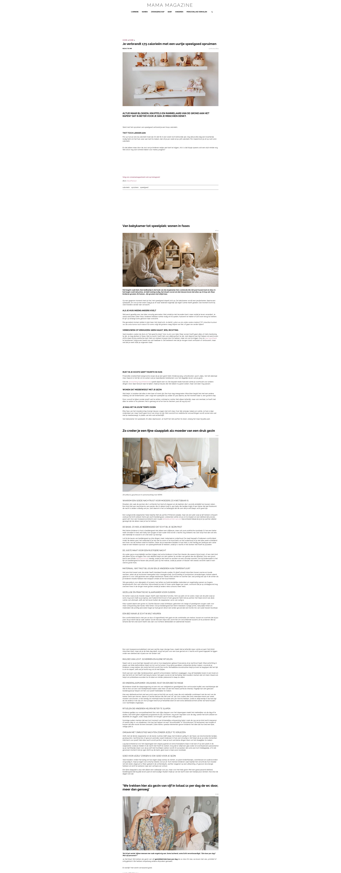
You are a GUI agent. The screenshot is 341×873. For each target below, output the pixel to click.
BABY (170, 12)
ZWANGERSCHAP (157, 12)
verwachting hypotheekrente (139, 382)
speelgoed (144, 187)
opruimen (135, 187)
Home (125, 40)
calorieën (126, 187)
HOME (131, 40)
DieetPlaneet (131, 181)
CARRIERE (135, 12)
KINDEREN (179, 12)
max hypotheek (211, 338)
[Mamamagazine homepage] (170, 8)
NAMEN (145, 12)
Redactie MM (127, 48)
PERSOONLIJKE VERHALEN (197, 12)
